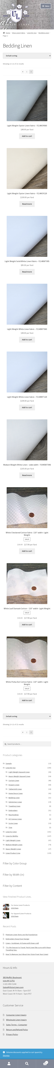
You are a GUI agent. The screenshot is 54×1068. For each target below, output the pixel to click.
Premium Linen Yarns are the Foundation (21, 934)
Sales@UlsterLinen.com (13, 987)
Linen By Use (32, 33)
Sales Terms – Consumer (16, 1024)
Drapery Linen (14, 785)
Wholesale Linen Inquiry (16, 1019)
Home (8, 33)
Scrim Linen (13, 823)
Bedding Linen (44, 33)
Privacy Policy (12, 1034)
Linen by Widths (12, 836)
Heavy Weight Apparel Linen (19, 776)
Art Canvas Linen (15, 819)
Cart (41, 1061)
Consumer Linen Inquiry (16, 1015)
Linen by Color (11, 832)
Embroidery (13, 810)
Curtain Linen (14, 780)
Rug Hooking (13, 815)
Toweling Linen (14, 806)
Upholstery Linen (15, 802)
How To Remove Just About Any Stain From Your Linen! (27, 954)
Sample (9, 763)
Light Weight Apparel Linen (19, 772)
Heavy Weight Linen (13, 849)
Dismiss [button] (6, 1055)
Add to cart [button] (27, 136)
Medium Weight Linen (14, 845)
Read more (27, 204)
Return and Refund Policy (17, 1029)
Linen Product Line (13, 853)
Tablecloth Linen (15, 789)
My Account (9, 1063)
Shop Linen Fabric (18, 33)
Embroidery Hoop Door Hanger (17, 939)
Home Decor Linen (16, 793)
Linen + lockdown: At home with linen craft (22, 943)
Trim (10, 827)
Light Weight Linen (13, 840)
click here (14, 908)
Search (27, 1063)
